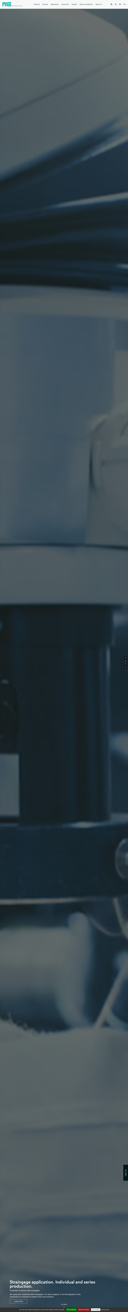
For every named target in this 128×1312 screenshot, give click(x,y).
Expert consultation (86, 4)
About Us (99, 4)
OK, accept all (71, 1310)
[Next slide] (125, 667)
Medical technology (21, 1301)
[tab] (125, 660)
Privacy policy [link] (105, 1309)
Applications (55, 4)
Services (45, 4)
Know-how (65, 4)
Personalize (96, 1310)
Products (37, 4)
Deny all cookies (84, 1310)
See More (64, 1304)
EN (124, 4)
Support (74, 4)
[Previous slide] (125, 657)
